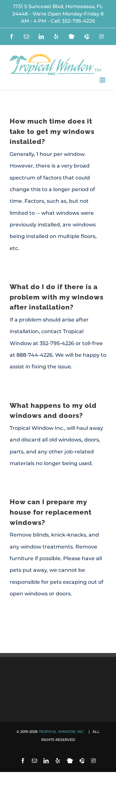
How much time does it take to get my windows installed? (52, 131)
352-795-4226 (78, 21)
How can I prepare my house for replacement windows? (51, 512)
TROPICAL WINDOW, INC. (62, 731)
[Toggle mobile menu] (103, 80)
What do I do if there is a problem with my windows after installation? (56, 297)
